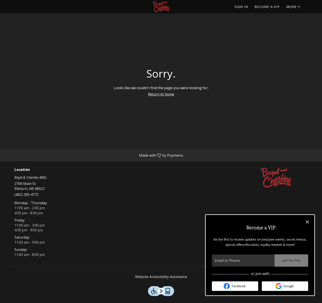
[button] (293, 6)
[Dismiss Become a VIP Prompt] (307, 222)
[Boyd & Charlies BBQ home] (161, 6)
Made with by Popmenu (93, 155)
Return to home (161, 94)
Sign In (241, 6)
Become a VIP (267, 6)
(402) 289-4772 (26, 194)
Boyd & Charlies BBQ (276, 178)
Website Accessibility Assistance (161, 276)
